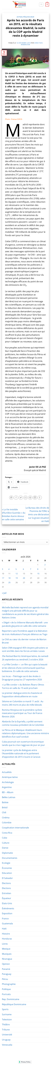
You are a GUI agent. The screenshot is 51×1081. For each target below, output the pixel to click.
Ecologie (30, 17)
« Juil (4, 593)
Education (7, 873)
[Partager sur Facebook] (16, 498)
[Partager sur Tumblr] (40, 498)
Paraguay (6, 974)
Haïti (4, 928)
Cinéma (5, 817)
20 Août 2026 (26, 1073)
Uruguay (6, 1039)
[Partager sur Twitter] (21, 498)
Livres (5, 943)
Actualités (21, 17)
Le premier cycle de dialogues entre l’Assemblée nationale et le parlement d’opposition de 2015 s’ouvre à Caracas (21, 753)
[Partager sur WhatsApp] (11, 498)
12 (17, 573)
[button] (41, 4)
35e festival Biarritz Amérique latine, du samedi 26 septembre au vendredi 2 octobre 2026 (25, 658)
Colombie (6, 822)
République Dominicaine (14, 1004)
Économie (7, 868)
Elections (6, 883)
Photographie (9, 984)
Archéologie (8, 782)
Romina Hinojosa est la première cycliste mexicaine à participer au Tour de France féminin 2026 (22, 713)
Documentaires (9, 858)
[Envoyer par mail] (25, 498)
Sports (5, 1009)
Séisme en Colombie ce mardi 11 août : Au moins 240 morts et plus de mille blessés (22, 703)
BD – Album (7, 792)
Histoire (6, 933)
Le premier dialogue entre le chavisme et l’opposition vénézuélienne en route (22, 695)
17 (3, 578)
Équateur (6, 898)
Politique (6, 989)
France (5, 918)
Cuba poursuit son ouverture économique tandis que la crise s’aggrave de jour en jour (23, 743)
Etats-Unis (7, 903)
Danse (5, 847)
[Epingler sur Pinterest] (30, 498)
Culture (5, 842)
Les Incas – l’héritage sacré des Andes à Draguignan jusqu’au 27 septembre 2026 (22, 678)
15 (38, 573)
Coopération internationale (15, 827)
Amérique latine (10, 777)
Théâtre (6, 1024)
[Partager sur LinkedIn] (35, 498)
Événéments (8, 908)
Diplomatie (7, 852)
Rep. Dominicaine (10, 999)
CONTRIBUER (42, 1072)
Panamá (6, 969)
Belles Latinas (8, 797)
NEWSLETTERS (26, 1070)
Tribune (6, 1029)
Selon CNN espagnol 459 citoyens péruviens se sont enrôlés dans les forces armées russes (25, 649)
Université (7, 1034)
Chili (4, 812)
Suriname (7, 1014)
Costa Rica (7, 832)
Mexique (6, 948)
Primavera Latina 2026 (25, 1072)
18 (9, 578)
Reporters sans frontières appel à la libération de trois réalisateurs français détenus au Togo (24, 632)
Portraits (6, 994)
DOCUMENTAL (40, 1070)
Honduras (7, 938)
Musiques (7, 953)
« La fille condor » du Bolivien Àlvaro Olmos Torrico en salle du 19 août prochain (23, 686)
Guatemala (7, 923)
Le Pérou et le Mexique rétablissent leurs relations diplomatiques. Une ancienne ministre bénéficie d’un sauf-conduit (25, 733)
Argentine (7, 787)
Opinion (6, 963)
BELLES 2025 (8, 1072)
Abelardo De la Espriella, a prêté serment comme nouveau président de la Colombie (23, 723)
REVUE (16, 1070)
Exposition (7, 913)
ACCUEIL (8, 1070)
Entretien (6, 893)
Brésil (4, 807)
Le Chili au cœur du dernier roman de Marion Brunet (24, 641)
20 (24, 578)
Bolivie (5, 802)
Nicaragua (7, 958)
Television (7, 1019)
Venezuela (7, 1044)
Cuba (4, 837)
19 (17, 578)
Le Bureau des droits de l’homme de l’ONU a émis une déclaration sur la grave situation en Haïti (37, 514)
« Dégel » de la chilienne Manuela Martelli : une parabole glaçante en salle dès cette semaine (25, 624)
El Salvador (7, 878)
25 (9, 582)
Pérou (5, 979)
